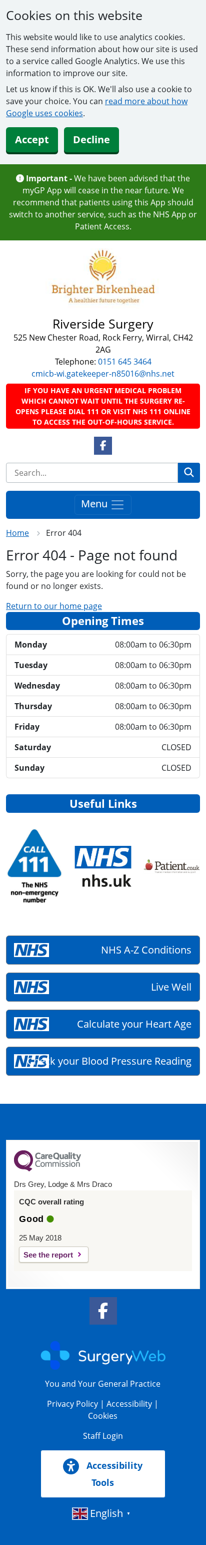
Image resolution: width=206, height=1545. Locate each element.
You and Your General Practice (102, 1383)
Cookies (103, 1415)
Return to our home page (54, 605)
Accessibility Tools (113, 1473)
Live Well (171, 987)
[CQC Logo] (47, 1169)
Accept (32, 139)
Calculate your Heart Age (134, 1024)
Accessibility (129, 1403)
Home (17, 532)
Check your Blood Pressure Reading (109, 1061)
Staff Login (103, 1435)
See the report (48, 1255)
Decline (91, 139)
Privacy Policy (72, 1403)
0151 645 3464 (125, 361)
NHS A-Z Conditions (146, 950)
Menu (95, 503)
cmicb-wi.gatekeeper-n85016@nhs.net (103, 373)
